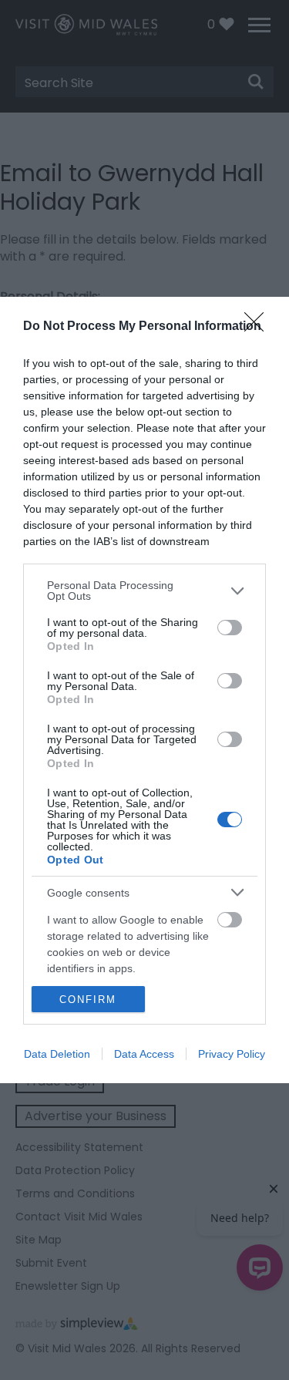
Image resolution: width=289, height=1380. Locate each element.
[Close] (259, 327)
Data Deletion (57, 1054)
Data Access (144, 1054)
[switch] (229, 627)
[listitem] (144, 590)
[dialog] (144, 690)
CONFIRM (87, 999)
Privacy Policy (231, 1054)
